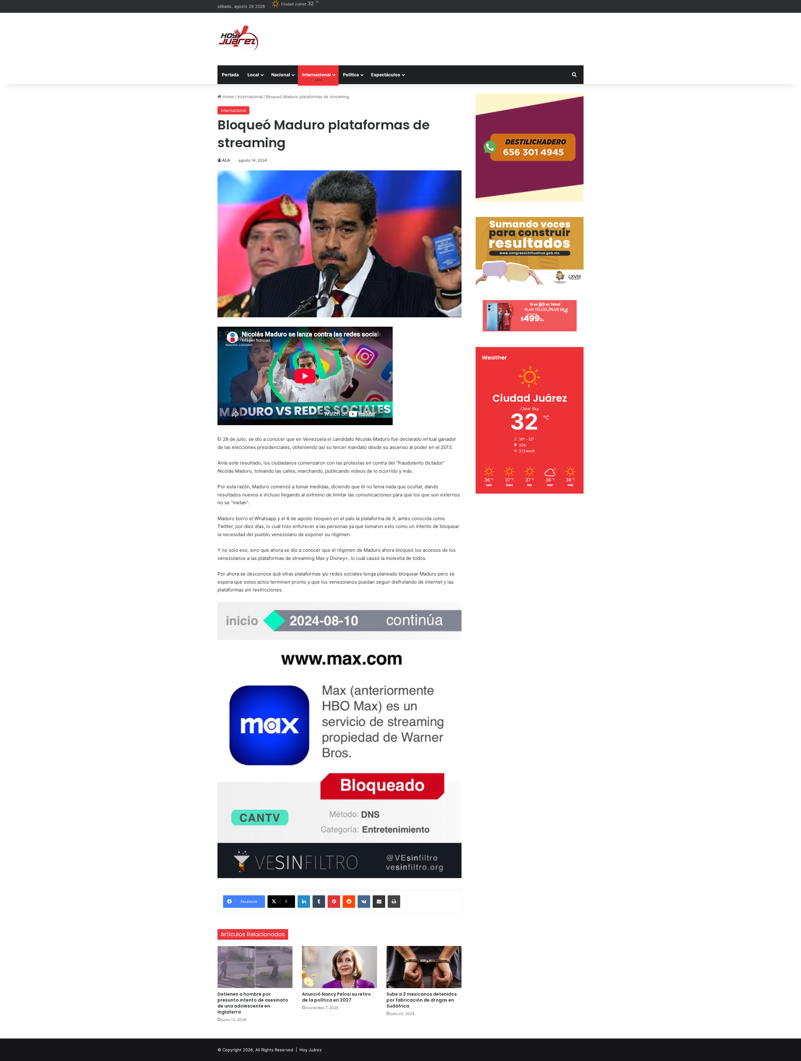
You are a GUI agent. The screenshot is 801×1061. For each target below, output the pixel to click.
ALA (226, 160)
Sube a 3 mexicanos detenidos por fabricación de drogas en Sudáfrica (421, 1000)
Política (351, 74)
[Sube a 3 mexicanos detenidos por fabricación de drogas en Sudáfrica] (424, 967)
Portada (230, 74)
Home (227, 96)
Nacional (280, 74)
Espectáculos (385, 74)
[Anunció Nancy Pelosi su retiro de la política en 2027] (339, 967)
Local (253, 74)
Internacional (316, 74)
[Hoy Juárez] (237, 39)
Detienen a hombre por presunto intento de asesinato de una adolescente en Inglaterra (252, 1003)
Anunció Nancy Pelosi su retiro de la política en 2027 (336, 997)
